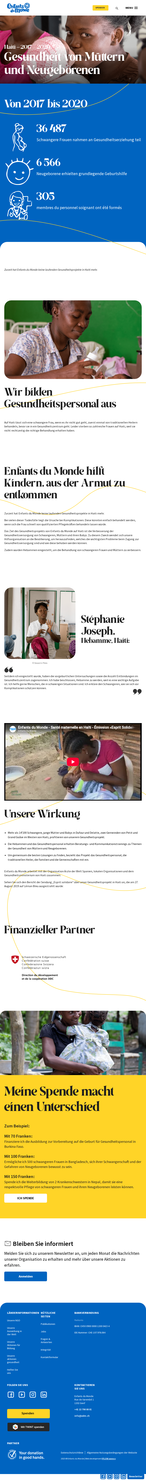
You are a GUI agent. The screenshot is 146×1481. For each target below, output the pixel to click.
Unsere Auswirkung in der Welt (14, 1331)
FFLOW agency (109, 1458)
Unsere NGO (13, 1320)
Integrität (46, 1349)
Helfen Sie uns (12, 1371)
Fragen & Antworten (46, 1340)
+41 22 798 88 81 (83, 1409)
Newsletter (135, 1476)
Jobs (43, 1331)
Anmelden (26, 1276)
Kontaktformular (49, 1357)
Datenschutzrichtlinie (72, 1452)
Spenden (100, 7)
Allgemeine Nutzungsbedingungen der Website (112, 1452)
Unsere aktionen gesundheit (13, 1359)
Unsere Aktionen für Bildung (13, 1345)
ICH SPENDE (25, 1198)
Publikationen (48, 1324)
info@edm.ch (82, 1415)
